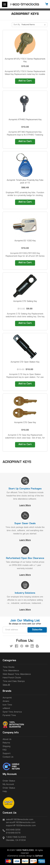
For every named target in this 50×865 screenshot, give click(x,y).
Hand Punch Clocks (12, 678)
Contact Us (8, 757)
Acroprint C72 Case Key (25, 423)
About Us (7, 739)
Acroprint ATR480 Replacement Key (25, 120)
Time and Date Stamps (14, 681)
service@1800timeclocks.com (20, 823)
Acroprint (7, 698)
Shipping (6, 746)
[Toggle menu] (4, 4)
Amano (6, 701)
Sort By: (17, 25)
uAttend (6, 708)
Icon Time (7, 705)
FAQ (4, 750)
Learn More (25, 505)
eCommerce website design (19, 856)
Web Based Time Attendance (17, 674)
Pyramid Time (9, 715)
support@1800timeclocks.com (21, 826)
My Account (8, 784)
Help (5, 792)
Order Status (9, 781)
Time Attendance (11, 671)
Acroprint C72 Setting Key (25, 301)
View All (6, 685)
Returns (6, 743)
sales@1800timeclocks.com (19, 820)
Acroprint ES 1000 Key (25, 241)
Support (6, 754)
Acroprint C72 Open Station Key (25, 362)
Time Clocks (8, 667)
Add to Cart (25, 81)
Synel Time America (12, 712)
